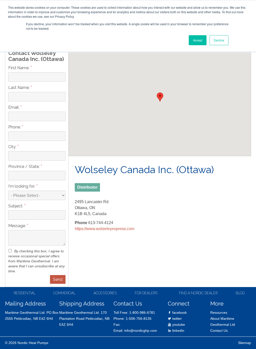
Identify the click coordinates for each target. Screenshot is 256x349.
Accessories (105, 293)
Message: (18, 225)
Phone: (16, 126)
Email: (15, 107)
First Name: (20, 67)
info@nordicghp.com (140, 331)
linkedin (177, 331)
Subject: (17, 205)
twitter (176, 319)
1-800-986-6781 (142, 313)
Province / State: (25, 166)
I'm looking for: (23, 186)
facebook (179, 313)
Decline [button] (219, 40)
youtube (178, 325)
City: (13, 146)
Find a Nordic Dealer (198, 293)
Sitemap (244, 343)
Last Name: (20, 87)
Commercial (64, 293)
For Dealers (146, 293)
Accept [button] (197, 40)
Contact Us (219, 331)
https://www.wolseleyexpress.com (104, 229)
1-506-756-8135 (139, 319)
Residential (25, 293)
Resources (218, 313)
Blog (240, 293)
